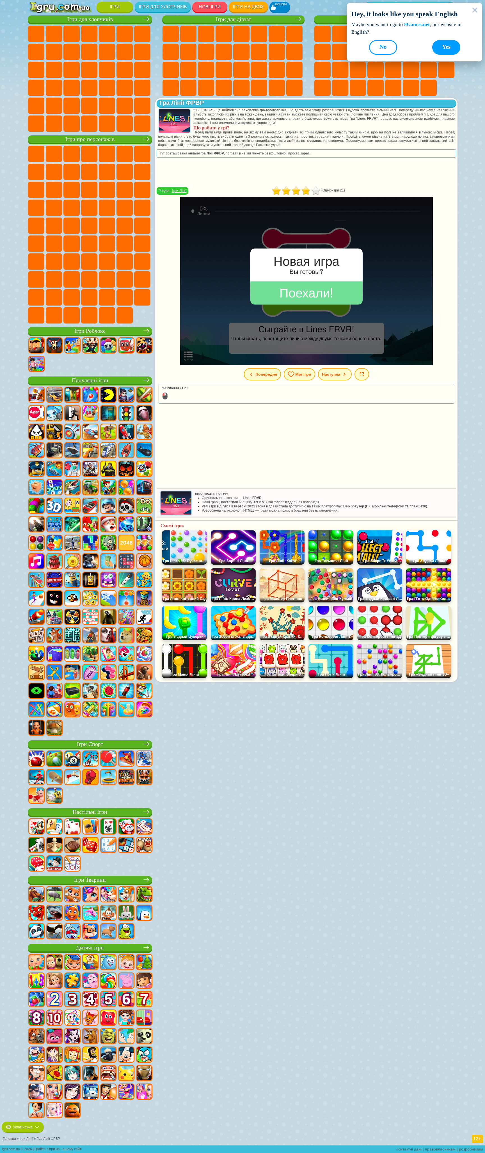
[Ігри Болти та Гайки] (36, 672)
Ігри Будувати (411, 88)
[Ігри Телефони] (108, 654)
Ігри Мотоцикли (71, 52)
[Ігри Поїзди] (108, 450)
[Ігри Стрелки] (108, 709)
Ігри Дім (259, 88)
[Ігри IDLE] (144, 691)
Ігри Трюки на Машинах (393, 70)
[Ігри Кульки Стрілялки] (90, 395)
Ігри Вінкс (206, 88)
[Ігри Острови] (90, 654)
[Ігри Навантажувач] (54, 432)
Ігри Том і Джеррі (71, 226)
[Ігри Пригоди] (108, 432)
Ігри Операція (206, 70)
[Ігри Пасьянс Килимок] (36, 845)
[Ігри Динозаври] (144, 895)
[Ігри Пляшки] (126, 691)
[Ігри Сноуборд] (126, 759)
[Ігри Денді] (90, 580)
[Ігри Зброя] (36, 524)
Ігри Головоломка (36, 279)
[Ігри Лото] (144, 845)
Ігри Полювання (36, 106)
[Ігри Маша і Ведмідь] (54, 962)
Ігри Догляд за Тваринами (294, 88)
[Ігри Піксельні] (108, 487)
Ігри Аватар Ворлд (124, 261)
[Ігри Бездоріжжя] (54, 450)
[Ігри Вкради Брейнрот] (90, 346)
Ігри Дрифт (71, 88)
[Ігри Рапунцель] (54, 981)
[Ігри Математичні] (36, 981)
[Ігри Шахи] (54, 845)
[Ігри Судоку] (108, 845)
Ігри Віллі (36, 154)
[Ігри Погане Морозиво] (36, 432)
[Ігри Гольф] (54, 759)
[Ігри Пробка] (90, 709)
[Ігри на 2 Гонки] (90, 432)
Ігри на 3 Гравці (446, 70)
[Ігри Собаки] (126, 895)
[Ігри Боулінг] (36, 759)
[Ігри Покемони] (126, 1073)
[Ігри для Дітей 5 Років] (108, 999)
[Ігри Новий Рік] (108, 524)
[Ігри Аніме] (72, 1073)
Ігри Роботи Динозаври (89, 70)
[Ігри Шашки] (72, 845)
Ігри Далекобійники (36, 123)
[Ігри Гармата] (36, 617)
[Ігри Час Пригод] (36, 1055)
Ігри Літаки (89, 106)
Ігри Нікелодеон (375, 88)
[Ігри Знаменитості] (54, 1110)
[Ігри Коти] (72, 895)
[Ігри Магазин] (144, 1092)
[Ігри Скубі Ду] (90, 1036)
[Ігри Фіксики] (72, 1055)
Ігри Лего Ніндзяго (107, 154)
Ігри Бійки (124, 52)
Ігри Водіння (124, 106)
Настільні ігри (90, 812)
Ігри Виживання (107, 70)
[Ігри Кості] (36, 864)
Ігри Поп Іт (322, 70)
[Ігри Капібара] (108, 932)
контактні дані (409, 1149)
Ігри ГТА (36, 88)
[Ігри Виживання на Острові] (90, 691)
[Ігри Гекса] (108, 672)
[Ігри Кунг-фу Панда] (144, 1036)
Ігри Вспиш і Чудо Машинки (107, 190)
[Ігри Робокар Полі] (90, 1092)
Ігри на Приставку (428, 88)
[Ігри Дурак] (36, 827)
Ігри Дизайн (294, 70)
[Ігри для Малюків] (36, 962)
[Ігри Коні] (36, 895)
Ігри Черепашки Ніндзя (142, 208)
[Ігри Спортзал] (36, 796)
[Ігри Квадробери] (144, 777)
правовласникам (440, 1149)
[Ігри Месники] (36, 1092)
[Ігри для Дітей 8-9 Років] (36, 1018)
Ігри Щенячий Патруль (71, 154)
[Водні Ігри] (126, 709)
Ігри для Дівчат (340, 34)
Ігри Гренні (124, 243)
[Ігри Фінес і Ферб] (126, 1036)
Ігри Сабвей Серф (124, 172)
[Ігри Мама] (36, 1110)
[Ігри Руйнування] (72, 561)
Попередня (266, 374)
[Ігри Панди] (36, 932)
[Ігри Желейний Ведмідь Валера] (108, 1018)
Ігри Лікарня (171, 70)
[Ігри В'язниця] (36, 728)
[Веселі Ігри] (72, 1110)
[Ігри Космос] (126, 432)
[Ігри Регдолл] (54, 672)
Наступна (331, 374)
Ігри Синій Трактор (107, 226)
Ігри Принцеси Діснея (241, 70)
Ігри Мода (259, 70)
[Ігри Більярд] (72, 759)
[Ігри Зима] (108, 598)
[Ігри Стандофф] (144, 672)
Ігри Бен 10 (107, 208)
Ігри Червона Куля (36, 172)
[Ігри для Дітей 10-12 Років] (54, 1018)
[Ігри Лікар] (72, 469)
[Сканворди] (90, 617)
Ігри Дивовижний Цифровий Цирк (36, 297)
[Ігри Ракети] (126, 580)
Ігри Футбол (54, 34)
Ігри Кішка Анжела (171, 52)
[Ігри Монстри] (108, 580)
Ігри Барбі (224, 34)
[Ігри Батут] (108, 777)
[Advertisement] (306, 172)
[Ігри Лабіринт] (72, 635)
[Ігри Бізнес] (108, 561)
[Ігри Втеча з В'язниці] (72, 672)
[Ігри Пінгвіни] (144, 913)
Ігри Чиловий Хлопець (124, 297)
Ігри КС (54, 123)
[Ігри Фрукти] (108, 691)
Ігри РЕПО (54, 315)
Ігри (115, 6)
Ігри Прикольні (340, 70)
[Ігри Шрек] (108, 1036)
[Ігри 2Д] (72, 506)
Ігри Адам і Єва (124, 208)
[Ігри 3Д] (54, 506)
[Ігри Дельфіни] (90, 913)
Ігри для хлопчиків (163, 6)
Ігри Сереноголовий (142, 226)
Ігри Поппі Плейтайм (107, 315)
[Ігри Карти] (72, 827)
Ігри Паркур (71, 106)
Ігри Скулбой (71, 261)
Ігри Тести (241, 34)
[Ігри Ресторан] (108, 1092)
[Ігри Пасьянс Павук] (108, 827)
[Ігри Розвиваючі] (72, 962)
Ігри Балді (107, 243)
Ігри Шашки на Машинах (142, 123)
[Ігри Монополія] (54, 864)
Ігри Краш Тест (89, 123)
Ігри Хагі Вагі (142, 243)
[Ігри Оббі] (72, 346)
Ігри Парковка (36, 34)
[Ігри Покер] (126, 827)
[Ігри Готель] (54, 691)
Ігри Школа (393, 88)
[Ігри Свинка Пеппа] (126, 981)
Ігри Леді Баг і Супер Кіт (71, 172)
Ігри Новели (294, 52)
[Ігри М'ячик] (144, 561)
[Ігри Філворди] (126, 561)
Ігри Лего (107, 172)
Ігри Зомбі (107, 34)
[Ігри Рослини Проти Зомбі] (108, 543)
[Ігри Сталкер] (72, 617)
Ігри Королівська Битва (124, 34)
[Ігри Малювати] (72, 1018)
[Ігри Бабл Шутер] (126, 598)
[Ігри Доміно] (144, 827)
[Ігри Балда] (36, 635)
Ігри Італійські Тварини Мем (71, 315)
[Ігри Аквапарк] (90, 413)
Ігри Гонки (142, 52)
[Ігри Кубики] (144, 469)
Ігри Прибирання (171, 88)
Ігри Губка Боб (54, 154)
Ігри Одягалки (206, 52)
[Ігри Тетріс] (90, 543)
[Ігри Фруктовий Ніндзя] (144, 395)
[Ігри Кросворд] (54, 487)
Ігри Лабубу (89, 315)
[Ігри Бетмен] (90, 1073)
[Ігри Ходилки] (36, 598)
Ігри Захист (358, 88)
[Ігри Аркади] (108, 395)
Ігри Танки (89, 34)
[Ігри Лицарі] (144, 635)
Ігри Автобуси (89, 88)
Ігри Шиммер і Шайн (36, 226)
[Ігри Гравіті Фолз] (36, 1073)
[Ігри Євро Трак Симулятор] (90, 561)
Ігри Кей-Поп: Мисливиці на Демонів (124, 315)
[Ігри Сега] (54, 524)
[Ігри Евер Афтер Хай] (72, 1036)
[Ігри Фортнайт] (90, 469)
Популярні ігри (90, 380)
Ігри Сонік (124, 190)
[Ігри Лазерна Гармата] (144, 506)
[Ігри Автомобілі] (54, 395)
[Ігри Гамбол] (144, 1055)
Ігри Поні (171, 34)
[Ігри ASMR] (90, 672)
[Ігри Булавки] (54, 709)
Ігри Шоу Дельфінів (54, 190)
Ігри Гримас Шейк (124, 279)
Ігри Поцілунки (241, 52)
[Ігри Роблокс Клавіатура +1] (36, 364)
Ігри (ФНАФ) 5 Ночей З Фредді (124, 154)
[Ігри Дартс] (126, 777)
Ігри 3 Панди (71, 190)
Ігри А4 (89, 243)
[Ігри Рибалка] (72, 487)
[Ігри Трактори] (90, 487)
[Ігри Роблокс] (36, 346)
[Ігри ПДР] (126, 413)
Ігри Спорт (322, 52)
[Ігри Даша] (144, 981)
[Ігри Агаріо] (36, 413)
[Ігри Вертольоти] (36, 450)
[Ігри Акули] (54, 913)
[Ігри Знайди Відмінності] (144, 1018)
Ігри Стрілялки (142, 88)
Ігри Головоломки (428, 70)
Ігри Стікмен (89, 52)
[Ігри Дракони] (36, 913)
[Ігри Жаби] (126, 932)
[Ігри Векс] (144, 617)
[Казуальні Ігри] (126, 617)
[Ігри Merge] (36, 654)
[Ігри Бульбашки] (36, 999)
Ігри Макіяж (224, 70)
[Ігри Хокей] (36, 777)
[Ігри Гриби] (54, 728)
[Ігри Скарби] (144, 543)
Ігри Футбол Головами (107, 106)
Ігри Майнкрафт (142, 34)
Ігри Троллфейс (54, 172)
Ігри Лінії (179, 191)
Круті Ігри (322, 88)
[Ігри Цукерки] (108, 981)
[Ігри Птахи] (54, 932)
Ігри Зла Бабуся (89, 172)
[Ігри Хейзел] (126, 962)
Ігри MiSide (142, 297)
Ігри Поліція (71, 70)
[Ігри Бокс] (90, 777)
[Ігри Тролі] (54, 1036)
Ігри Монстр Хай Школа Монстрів (259, 34)
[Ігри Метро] (144, 487)
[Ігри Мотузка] (36, 709)
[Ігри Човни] (126, 450)
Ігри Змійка (411, 70)
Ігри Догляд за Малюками (277, 70)
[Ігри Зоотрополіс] (36, 1036)
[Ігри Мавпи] (108, 913)
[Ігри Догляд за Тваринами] (108, 895)
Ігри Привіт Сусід (54, 261)
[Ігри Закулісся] (108, 617)
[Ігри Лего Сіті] (36, 469)
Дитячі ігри (90, 948)
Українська (23, 1127)
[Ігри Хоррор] (54, 598)
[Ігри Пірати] (126, 506)
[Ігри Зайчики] (126, 913)
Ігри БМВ (71, 123)
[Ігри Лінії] (36, 543)
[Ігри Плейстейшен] (54, 635)
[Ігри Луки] (72, 432)
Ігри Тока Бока (107, 261)
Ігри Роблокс (90, 331)
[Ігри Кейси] (72, 691)
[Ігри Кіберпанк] (108, 469)
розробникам (471, 1149)
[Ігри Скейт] (54, 777)
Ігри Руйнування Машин (124, 123)
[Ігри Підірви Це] (54, 413)
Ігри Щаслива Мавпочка (54, 226)
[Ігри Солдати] (108, 506)
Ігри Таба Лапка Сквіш (224, 88)
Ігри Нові (322, 34)
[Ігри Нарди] (90, 845)
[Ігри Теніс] (108, 759)
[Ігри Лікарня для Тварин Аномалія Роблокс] (144, 346)
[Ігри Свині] (54, 895)
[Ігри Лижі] (144, 759)
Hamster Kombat (142, 279)
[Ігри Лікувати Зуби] (108, 1073)
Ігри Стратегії (71, 34)
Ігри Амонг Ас (36, 243)
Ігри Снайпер (36, 70)
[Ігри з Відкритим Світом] (72, 543)
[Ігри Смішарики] (108, 962)
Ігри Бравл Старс (54, 243)
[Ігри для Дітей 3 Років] (72, 999)
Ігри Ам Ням (36, 190)
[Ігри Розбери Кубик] (36, 487)
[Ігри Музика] (36, 561)
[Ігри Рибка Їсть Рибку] (126, 654)
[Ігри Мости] (126, 672)
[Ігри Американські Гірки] (36, 580)
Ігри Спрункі (71, 297)
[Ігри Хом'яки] (90, 932)
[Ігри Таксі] (90, 450)
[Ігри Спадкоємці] (72, 1092)
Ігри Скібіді (107, 279)
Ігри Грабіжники (124, 70)
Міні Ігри (358, 70)
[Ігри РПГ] (126, 395)
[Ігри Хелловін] (126, 469)
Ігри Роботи (54, 70)
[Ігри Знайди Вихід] (108, 413)
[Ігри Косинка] (90, 827)
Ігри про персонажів (90, 139)
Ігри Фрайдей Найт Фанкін (89, 279)
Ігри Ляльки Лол (277, 88)
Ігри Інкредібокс (89, 297)
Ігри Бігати (124, 88)
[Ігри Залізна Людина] (144, 1073)
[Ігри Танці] (126, 1092)
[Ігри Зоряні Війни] (72, 524)
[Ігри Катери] (90, 506)
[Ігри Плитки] (144, 654)
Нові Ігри (210, 6)
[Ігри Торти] (54, 561)
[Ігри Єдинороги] (90, 895)
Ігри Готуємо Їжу (241, 88)
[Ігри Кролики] (72, 932)
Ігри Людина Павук (71, 208)
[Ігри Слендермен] (144, 413)
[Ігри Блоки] (54, 543)
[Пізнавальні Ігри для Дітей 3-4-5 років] (90, 962)
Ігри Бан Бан (71, 279)
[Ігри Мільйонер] (54, 580)
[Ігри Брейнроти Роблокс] (126, 346)
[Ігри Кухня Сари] (54, 1055)
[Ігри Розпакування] (144, 709)
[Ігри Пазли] (72, 981)
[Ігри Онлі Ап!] (90, 635)
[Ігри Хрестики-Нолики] (72, 864)
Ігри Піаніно (188, 88)
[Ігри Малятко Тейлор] (126, 1018)
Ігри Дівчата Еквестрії (188, 34)
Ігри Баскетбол (340, 88)
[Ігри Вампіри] (108, 635)
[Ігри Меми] (126, 635)
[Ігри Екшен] (36, 395)
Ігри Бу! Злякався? (36, 315)
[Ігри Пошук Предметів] (144, 524)
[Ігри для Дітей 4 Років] (90, 999)
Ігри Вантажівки (107, 52)
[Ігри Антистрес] (144, 580)
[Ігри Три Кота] (90, 1018)
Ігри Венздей (54, 279)
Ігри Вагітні (277, 52)
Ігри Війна (142, 106)
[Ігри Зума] (36, 506)
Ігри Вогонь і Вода (206, 34)
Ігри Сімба (142, 261)
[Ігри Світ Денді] (108, 346)
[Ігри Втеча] (72, 413)
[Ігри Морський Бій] (54, 469)
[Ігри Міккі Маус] (126, 1055)
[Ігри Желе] (72, 709)
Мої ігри (303, 374)
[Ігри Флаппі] (72, 598)
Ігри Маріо (54, 208)
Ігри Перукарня (224, 52)
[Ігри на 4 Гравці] (72, 395)
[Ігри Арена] (144, 432)
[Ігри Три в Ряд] (126, 524)
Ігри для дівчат (233, 19)
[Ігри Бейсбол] (54, 796)
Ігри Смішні (340, 52)
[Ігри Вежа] (144, 598)
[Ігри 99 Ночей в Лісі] (54, 346)
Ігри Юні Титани (89, 226)
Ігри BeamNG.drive (107, 123)
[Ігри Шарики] (126, 487)
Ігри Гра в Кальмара (71, 243)
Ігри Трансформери (54, 297)
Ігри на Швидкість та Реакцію (375, 70)
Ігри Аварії (54, 52)
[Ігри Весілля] (54, 1092)
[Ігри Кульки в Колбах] (72, 654)
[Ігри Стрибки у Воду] (72, 777)
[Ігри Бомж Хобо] (90, 1055)
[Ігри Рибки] (72, 913)
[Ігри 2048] (126, 543)
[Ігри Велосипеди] (90, 759)
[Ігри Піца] (54, 1073)
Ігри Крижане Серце (188, 52)
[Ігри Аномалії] (36, 691)
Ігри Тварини (90, 880)
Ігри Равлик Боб (142, 154)
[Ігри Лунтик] (90, 981)
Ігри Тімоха (107, 297)
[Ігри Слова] (90, 598)
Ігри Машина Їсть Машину (142, 70)
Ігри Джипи (54, 106)
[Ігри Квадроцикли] (54, 617)
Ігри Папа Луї (259, 52)
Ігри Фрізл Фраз (89, 208)
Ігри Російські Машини (54, 88)
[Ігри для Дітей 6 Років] (126, 999)
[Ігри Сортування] (54, 654)
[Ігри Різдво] (144, 962)
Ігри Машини (36, 52)
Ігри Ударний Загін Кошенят (36, 208)
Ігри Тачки (89, 190)
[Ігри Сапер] (126, 845)
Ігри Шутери (107, 88)
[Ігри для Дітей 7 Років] (144, 999)
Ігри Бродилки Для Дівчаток (277, 34)
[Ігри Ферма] (90, 524)
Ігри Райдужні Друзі (89, 261)
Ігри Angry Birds (142, 172)
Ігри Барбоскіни (142, 190)
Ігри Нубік (36, 261)
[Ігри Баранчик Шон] (108, 1055)
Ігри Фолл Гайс (124, 226)
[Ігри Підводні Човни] (144, 450)
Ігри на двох (248, 6)
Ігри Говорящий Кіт (89, 154)
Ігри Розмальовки (294, 34)
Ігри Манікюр (188, 70)
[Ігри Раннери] (72, 580)
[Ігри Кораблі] (72, 450)
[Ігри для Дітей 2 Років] (54, 999)
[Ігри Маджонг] (54, 827)
